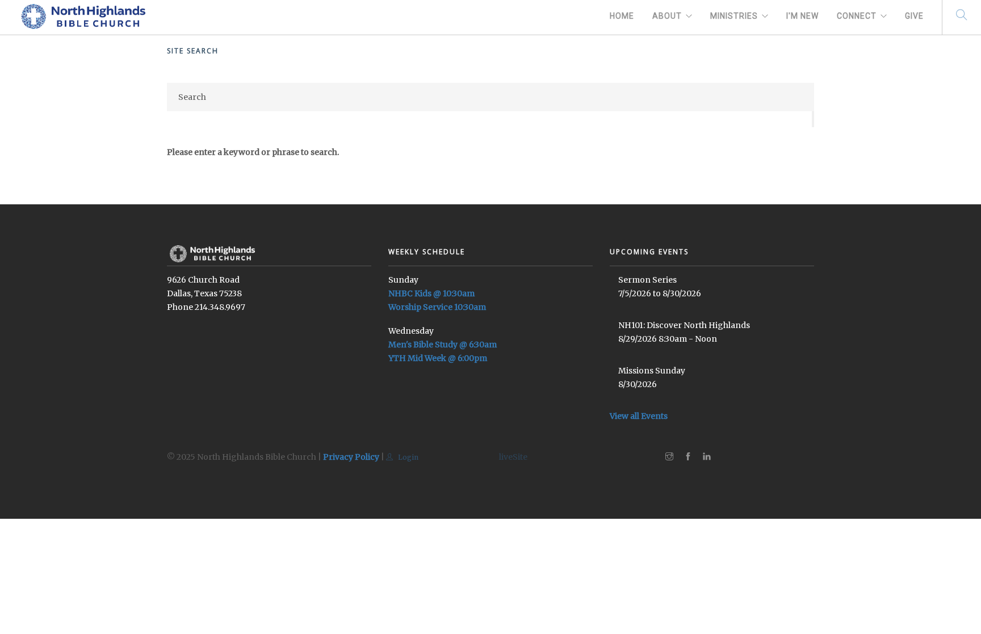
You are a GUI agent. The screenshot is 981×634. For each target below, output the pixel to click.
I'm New (802, 15)
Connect (857, 15)
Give (914, 15)
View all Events (639, 416)
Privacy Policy (351, 457)
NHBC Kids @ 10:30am (431, 293)
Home (622, 15)
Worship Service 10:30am (437, 307)
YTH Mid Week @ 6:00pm (437, 358)
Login (407, 457)
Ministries (734, 15)
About (667, 15)
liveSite (513, 457)
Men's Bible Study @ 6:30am (442, 344)
